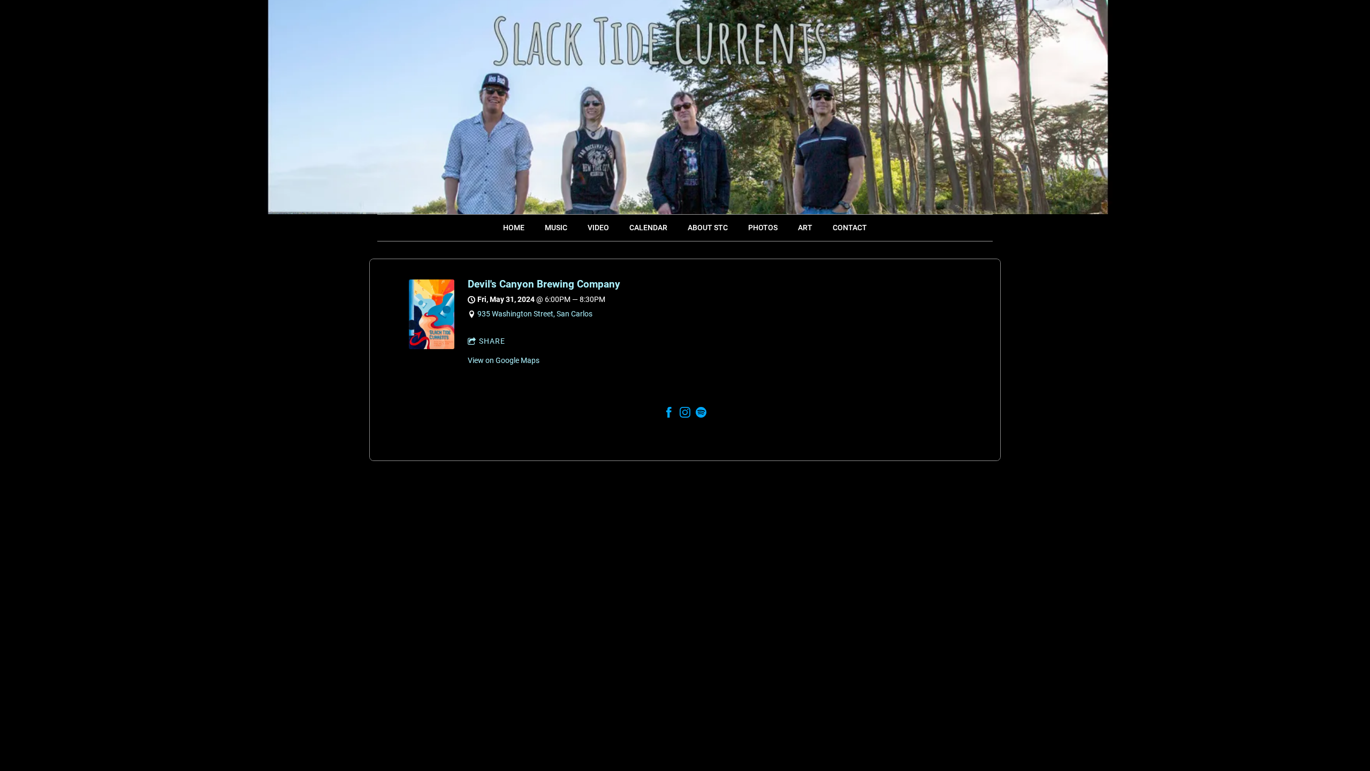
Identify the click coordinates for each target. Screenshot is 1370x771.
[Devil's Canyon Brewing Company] (431, 346)
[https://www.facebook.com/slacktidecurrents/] (669, 414)
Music (556, 227)
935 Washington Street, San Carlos (534, 313)
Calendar (648, 227)
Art (805, 227)
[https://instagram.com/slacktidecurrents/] (685, 414)
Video (598, 227)
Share (492, 341)
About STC (708, 227)
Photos (763, 227)
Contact (850, 227)
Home (513, 227)
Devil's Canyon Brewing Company (544, 284)
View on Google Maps (503, 360)
